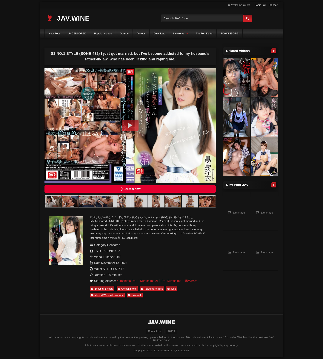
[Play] (130, 125)
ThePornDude (204, 33)
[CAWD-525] (236, 156)
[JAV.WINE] (161, 322)
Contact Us (154, 331)
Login (258, 4)
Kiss (173, 288)
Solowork (136, 295)
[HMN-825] (236, 77)
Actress (141, 33)
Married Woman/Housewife (109, 295)
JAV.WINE (72, 18)
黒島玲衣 (191, 280)
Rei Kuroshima (171, 280)
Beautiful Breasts (104, 288)
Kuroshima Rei (126, 280)
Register (273, 4)
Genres (124, 33)
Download (159, 33)
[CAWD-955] (236, 117)
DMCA (171, 331)
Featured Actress (153, 288)
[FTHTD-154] (264, 156)
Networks (178, 33)
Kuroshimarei (149, 280)
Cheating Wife (128, 288)
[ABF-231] (264, 117)
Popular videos (103, 33)
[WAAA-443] (264, 77)
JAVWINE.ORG (230, 33)
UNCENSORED (77, 33)
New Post (54, 33)
